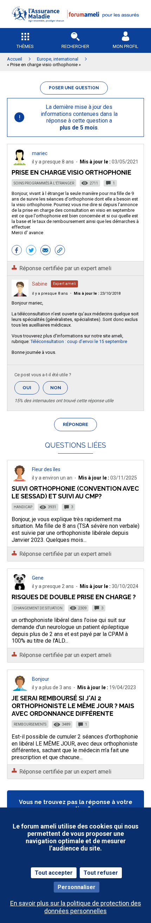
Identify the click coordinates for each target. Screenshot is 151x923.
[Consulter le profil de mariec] (20, 163)
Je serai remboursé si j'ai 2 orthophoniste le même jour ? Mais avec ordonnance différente (73, 705)
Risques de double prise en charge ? (74, 597)
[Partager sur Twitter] (31, 251)
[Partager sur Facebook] (17, 251)
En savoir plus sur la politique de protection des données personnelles (75, 907)
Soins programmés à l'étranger (44, 183)
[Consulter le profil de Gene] (20, 588)
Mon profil (125, 46)
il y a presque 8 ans (50, 293)
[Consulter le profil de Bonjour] (20, 689)
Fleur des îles (46, 469)
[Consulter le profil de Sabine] (20, 294)
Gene (38, 578)
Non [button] (59, 389)
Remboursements (30, 724)
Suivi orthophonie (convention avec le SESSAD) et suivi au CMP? (75, 492)
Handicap (23, 507)
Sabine (39, 284)
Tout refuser (101, 872)
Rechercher (75, 46)
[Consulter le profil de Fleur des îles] (20, 479)
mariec (39, 153)
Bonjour (40, 679)
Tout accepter (54, 872)
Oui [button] (30, 387)
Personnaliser (77, 887)
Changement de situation (38, 608)
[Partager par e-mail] (45, 251)
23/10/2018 (97, 293)
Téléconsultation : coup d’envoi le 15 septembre (79, 341)
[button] (75, 26)
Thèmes (25, 46)
